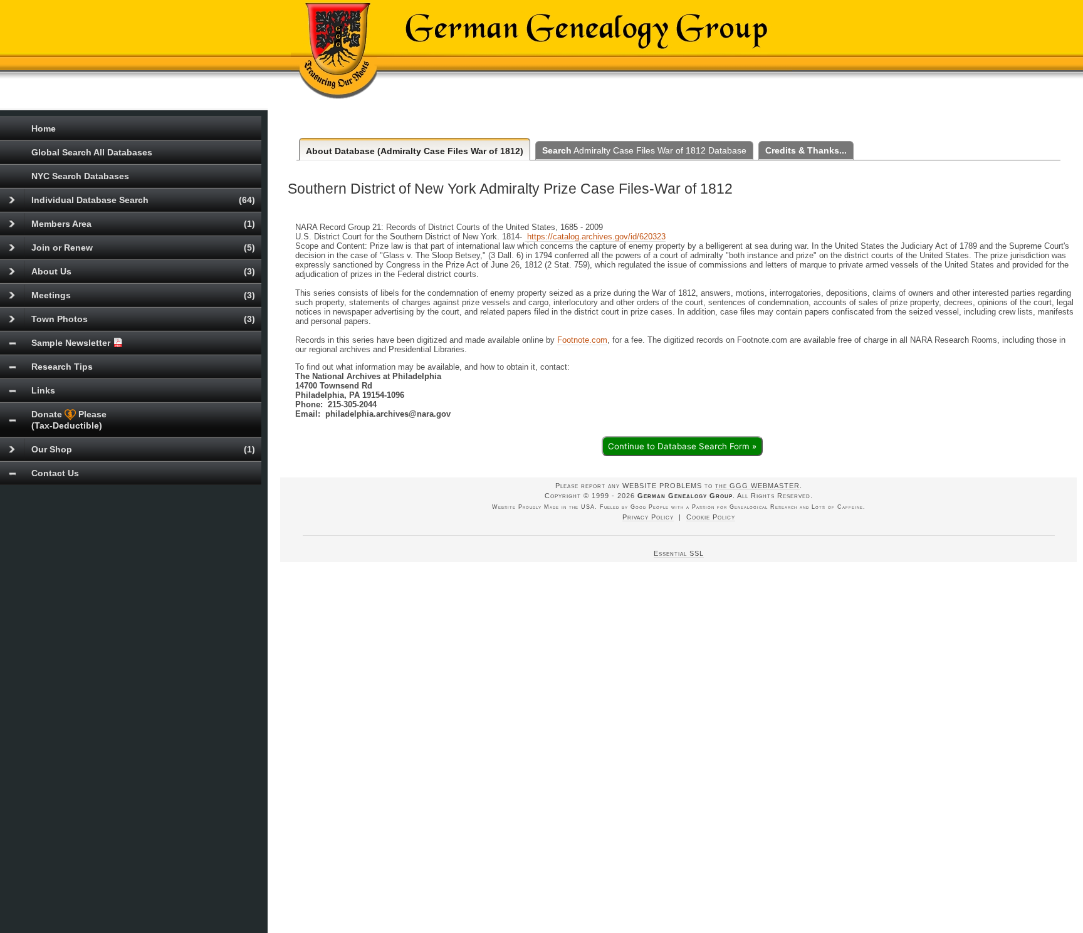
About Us (143, 271)
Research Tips (62, 367)
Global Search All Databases (91, 152)
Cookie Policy (710, 517)
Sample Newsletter (72, 343)
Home (43, 128)
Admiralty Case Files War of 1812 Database (644, 150)
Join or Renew (143, 247)
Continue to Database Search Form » (682, 446)
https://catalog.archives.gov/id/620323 (595, 236)
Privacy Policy (648, 517)
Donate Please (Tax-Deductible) (69, 419)
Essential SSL (679, 553)
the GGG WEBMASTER (757, 485)
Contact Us (55, 473)
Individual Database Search (143, 200)
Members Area (143, 224)
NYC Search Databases (80, 176)
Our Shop (143, 449)
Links (43, 390)
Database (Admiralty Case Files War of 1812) (414, 151)
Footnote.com (582, 340)
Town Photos (143, 319)
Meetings (143, 295)
